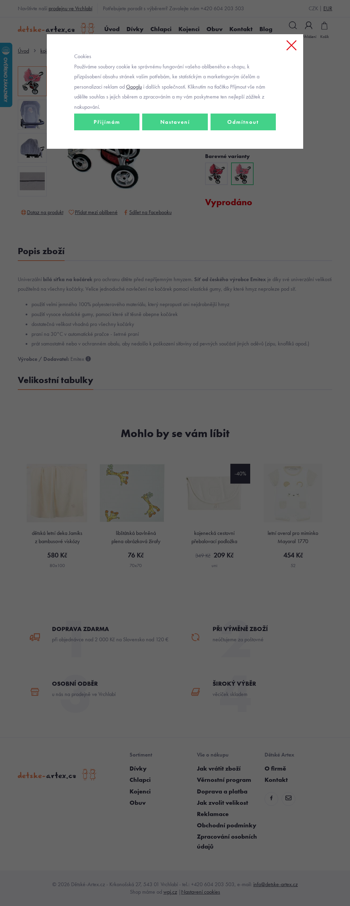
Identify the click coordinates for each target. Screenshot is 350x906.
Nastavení (175, 122)
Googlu (134, 86)
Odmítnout (243, 122)
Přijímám (107, 122)
